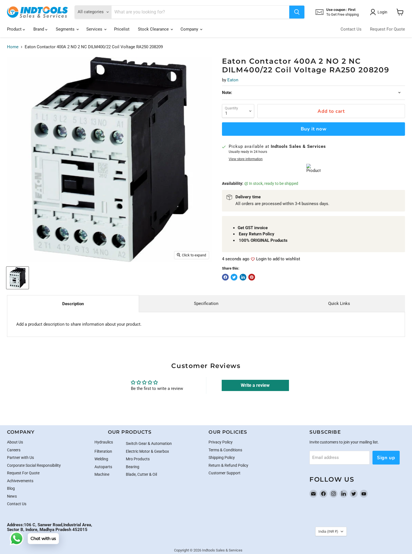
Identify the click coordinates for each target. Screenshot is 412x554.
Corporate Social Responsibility (34, 465)
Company (189, 29)
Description (73, 303)
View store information (246, 159)
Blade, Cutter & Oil (141, 474)
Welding (101, 459)
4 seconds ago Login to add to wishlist (261, 259)
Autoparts (103, 467)
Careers (13, 450)
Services (94, 29)
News (12, 496)
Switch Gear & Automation (149, 443)
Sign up (386, 457)
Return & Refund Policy (228, 465)
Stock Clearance (154, 29)
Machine (101, 474)
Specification (206, 303)
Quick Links (339, 303)
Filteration (103, 451)
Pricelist (121, 29)
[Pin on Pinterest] (251, 277)
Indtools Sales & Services (222, 550)
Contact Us (351, 29)
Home (12, 47)
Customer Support (224, 473)
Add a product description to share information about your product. (79, 324)
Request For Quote (387, 29)
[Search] (296, 12)
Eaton (232, 79)
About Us (15, 442)
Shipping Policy (222, 457)
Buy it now (314, 129)
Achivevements (20, 481)
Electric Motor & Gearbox (147, 451)
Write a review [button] (255, 385)
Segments (66, 29)
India (328, 531)
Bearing (132, 467)
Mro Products (138, 459)
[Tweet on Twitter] (234, 277)
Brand (39, 29)
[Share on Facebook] (225, 277)
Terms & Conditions (225, 450)
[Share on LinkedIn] (243, 277)
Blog (11, 488)
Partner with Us (20, 457)
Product (15, 29)
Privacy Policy (221, 442)
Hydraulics (103, 442)
